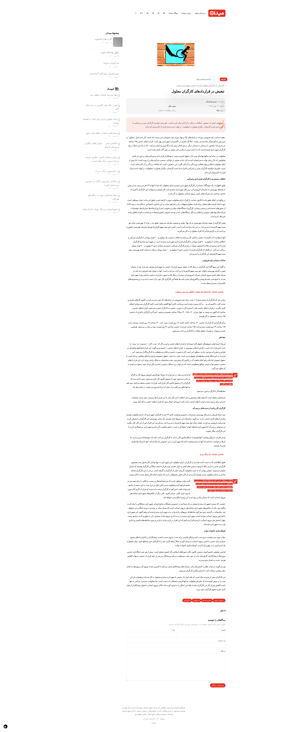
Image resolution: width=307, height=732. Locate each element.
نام (173, 630)
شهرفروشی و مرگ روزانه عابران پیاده (100, 209)
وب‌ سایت (221, 641)
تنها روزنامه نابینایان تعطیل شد (103, 95)
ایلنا (218, 110)
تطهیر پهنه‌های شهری (109, 52)
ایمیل (222, 630)
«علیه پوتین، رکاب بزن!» (106, 171)
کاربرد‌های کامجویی (103, 39)
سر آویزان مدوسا (111, 63)
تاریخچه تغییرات (149, 719)
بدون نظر (172, 106)
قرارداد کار (206, 600)
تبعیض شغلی (218, 600)
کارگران (186, 600)
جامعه (223, 79)
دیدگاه (222, 651)
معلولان (195, 600)
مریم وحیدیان (211, 102)
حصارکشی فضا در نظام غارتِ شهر (101, 133)
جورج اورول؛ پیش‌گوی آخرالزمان (104, 73)
